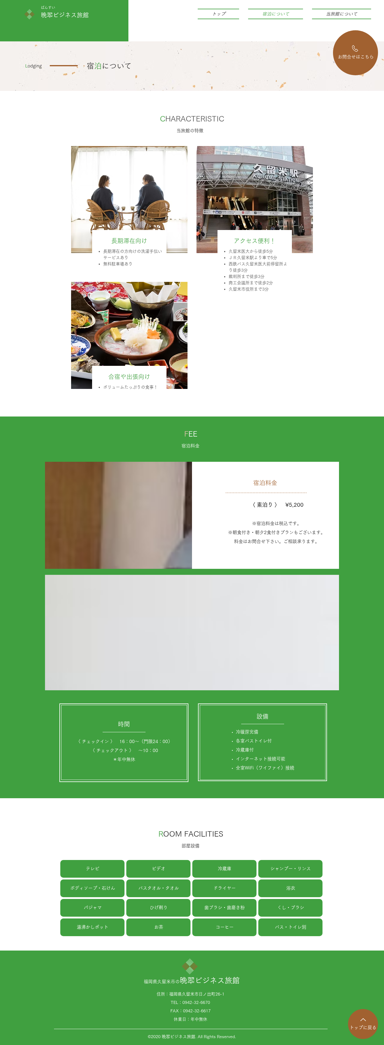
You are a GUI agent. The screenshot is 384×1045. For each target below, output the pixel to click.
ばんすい (48, 7)
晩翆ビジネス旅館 (65, 15)
